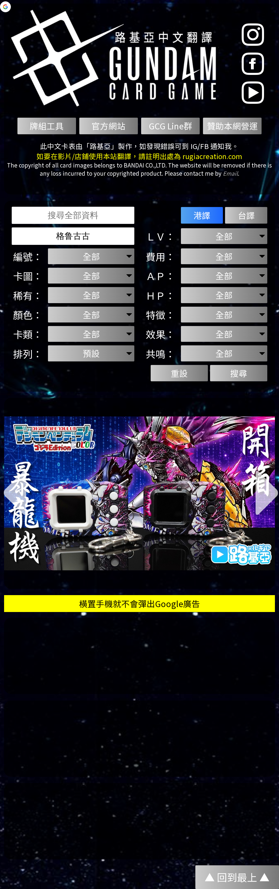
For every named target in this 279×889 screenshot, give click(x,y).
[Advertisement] (139, 656)
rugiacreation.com (212, 156)
